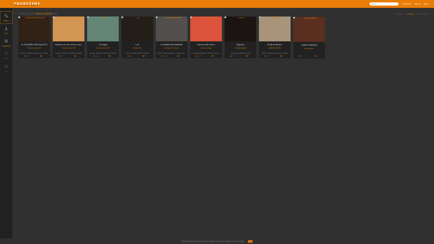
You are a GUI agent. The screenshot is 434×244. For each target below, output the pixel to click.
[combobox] (384, 4)
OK (250, 241)
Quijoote (240, 44)
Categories (401, 14)
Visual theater (131, 53)
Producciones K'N (34, 48)
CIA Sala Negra (206, 48)
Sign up (417, 4)
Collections (406, 4)
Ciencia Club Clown (206, 44)
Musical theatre (26, 53)
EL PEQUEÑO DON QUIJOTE (34, 44)
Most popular (423, 14)
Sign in (426, 4)
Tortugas (103, 44)
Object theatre (143, 53)
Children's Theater (75, 53)
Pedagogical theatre (40, 53)
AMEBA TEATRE (275, 48)
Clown (193, 53)
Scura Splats (309, 48)
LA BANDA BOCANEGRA (172, 44)
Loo (137, 44)
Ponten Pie (137, 48)
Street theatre (162, 53)
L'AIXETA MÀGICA (309, 45)
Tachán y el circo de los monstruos (71, 44)
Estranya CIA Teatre (171, 48)
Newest (411, 14)
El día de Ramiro (274, 44)
